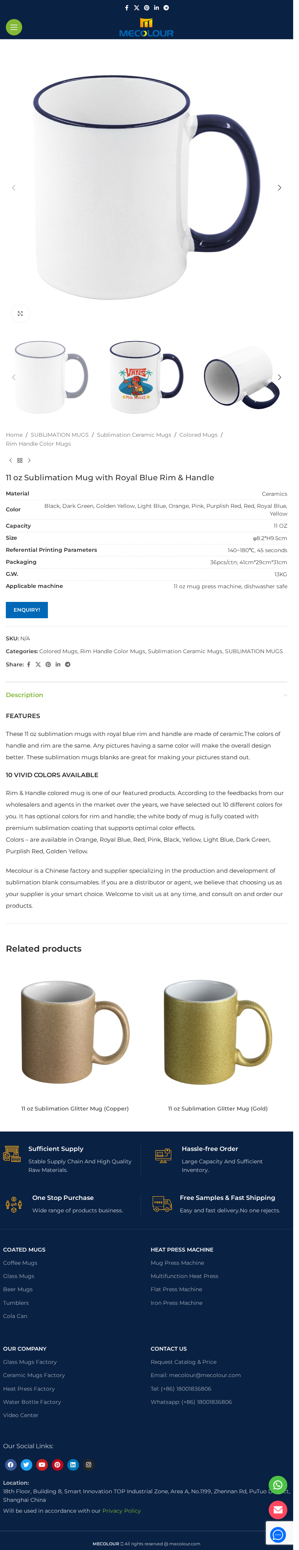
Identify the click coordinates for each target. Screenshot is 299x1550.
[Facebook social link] (127, 8)
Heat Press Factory (29, 1388)
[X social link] (137, 8)
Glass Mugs (18, 1276)
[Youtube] (42, 1465)
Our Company (24, 1348)
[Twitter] (26, 1465)
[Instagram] (89, 1465)
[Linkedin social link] (156, 8)
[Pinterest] (57, 1465)
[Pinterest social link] (147, 8)
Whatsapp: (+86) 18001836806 (191, 1401)
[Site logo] (147, 26)
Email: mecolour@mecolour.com (196, 1375)
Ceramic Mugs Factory (34, 1375)
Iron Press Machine (176, 1302)
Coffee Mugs (20, 1262)
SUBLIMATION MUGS (60, 434)
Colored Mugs (198, 434)
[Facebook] (11, 1465)
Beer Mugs (18, 1289)
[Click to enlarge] (20, 313)
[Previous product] (10, 460)
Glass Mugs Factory (30, 1361)
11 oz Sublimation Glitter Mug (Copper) (75, 1108)
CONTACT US (169, 1348)
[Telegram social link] (166, 8)
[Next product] (29, 460)
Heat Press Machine (182, 1249)
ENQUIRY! (27, 610)
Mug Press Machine (177, 1262)
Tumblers (16, 1302)
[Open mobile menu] (14, 27)
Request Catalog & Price (183, 1361)
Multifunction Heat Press (184, 1276)
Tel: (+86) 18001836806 (181, 1388)
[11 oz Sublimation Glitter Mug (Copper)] (75, 1032)
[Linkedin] (73, 1465)
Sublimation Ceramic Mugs (134, 434)
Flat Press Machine (176, 1289)
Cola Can (15, 1316)
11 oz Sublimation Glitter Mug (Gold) (218, 1108)
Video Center (21, 1415)
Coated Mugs (24, 1249)
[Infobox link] (72, 1160)
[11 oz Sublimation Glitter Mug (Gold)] (218, 1032)
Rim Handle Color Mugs (38, 443)
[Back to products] (20, 460)
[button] (13, 187)
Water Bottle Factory (32, 1401)
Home (14, 434)
